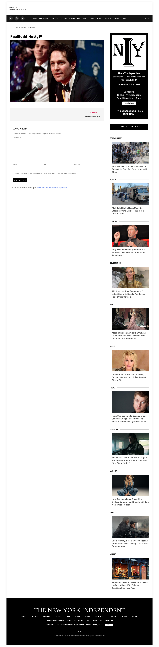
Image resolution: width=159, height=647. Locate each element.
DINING (124, 18)
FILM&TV (99, 18)
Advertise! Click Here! (129, 84)
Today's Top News (129, 126)
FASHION (108, 18)
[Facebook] (11, 18)
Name (15, 164)
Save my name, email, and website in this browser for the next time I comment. (45, 173)
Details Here (109, 624)
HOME (35, 18)
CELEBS (72, 18)
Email (45, 164)
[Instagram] (17, 18)
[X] (23, 18)
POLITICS (55, 18)
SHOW (92, 18)
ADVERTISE (109, 620)
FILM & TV (100, 616)
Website (77, 164)
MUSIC (85, 18)
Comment (17, 137)
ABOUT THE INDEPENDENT (55, 620)
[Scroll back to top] (79, 630)
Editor (133, 79)
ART (78, 18)
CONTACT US (71, 620)
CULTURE (64, 18)
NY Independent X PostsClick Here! (129, 112)
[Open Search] (149, 18)
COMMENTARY (44, 18)
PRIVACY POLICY (84, 620)
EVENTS (116, 18)
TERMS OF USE (97, 620)
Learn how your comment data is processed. (52, 188)
